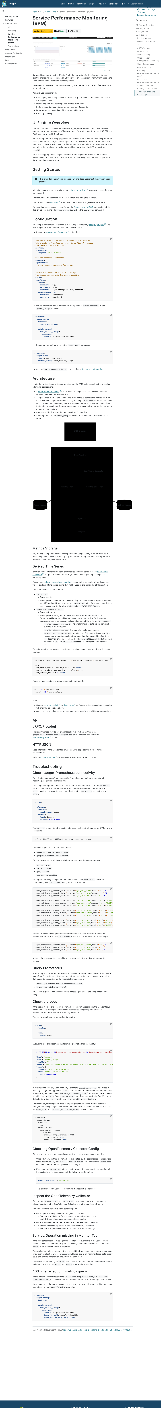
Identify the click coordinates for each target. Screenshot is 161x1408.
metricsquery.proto (41, 737)
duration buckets (51, 705)
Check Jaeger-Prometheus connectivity (148, 59)
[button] (102, 3)
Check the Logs (144, 67)
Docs (35, 12)
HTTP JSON (142, 51)
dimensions (69, 705)
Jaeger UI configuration (92, 369)
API (137, 45)
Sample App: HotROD (83, 207)
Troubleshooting (143, 54)
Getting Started (143, 28)
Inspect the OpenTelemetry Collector (148, 80)
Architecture (141, 35)
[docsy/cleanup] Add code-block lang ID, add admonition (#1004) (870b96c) (97, 1330)
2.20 (61, 31)
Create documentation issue (146, 13)
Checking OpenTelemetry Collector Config (148, 73)
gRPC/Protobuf (144, 48)
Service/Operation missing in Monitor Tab (147, 87)
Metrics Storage (144, 38)
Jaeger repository (79, 190)
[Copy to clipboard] (111, 239)
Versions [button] (113, 4)
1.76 (74, 31)
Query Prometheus (145, 64)
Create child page (147, 9)
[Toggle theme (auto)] (123, 3)
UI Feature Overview (145, 25)
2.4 (41, 12)
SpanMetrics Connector (56, 232)
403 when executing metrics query (146, 93)
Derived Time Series (146, 41)
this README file (47, 757)
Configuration (142, 31)
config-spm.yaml (96, 224)
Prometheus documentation (58, 582)
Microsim (54, 202)
